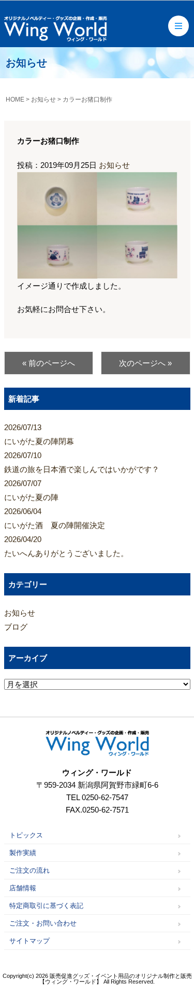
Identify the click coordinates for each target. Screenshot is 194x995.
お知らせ (114, 165)
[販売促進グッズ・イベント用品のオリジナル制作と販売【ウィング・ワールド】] (56, 37)
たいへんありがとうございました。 (66, 546)
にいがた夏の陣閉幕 (39, 434)
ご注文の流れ (29, 870)
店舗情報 (22, 888)
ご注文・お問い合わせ (43, 923)
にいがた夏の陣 (31, 490)
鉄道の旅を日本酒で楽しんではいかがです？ (81, 462)
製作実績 (22, 853)
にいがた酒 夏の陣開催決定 (54, 518)
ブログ (15, 626)
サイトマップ (29, 941)
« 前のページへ (48, 363)
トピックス (26, 835)
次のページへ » (145, 363)
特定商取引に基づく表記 (46, 905)
